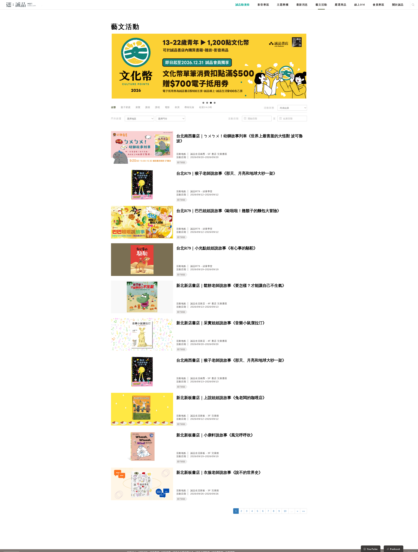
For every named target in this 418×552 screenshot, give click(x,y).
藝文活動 (321, 4)
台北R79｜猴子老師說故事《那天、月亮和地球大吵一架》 (226, 173)
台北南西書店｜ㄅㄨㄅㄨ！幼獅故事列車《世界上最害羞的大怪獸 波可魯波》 (239, 138)
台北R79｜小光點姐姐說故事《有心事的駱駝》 (216, 248)
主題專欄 (282, 4)
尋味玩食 (189, 107)
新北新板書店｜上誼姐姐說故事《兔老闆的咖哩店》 (221, 398)
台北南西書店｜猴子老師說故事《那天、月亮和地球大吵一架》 (231, 360)
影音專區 (263, 4)
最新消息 (302, 4)
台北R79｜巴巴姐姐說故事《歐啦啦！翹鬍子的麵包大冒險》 (228, 211)
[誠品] (21, 4)
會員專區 (378, 4)
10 (285, 511)
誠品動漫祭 (242, 4)
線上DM (359, 4)
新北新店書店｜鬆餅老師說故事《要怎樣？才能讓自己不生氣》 (231, 285)
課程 (157, 107)
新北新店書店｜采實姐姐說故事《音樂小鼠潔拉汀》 (221, 323)
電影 (167, 107)
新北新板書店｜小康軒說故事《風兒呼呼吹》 (215, 435)
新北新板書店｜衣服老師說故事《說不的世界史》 (219, 472)
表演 (177, 107)
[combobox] (292, 108)
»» (303, 511)
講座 (147, 107)
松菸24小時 (205, 107)
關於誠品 (398, 4)
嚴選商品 (340, 4)
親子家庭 (126, 107)
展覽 (138, 107)
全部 (113, 107)
